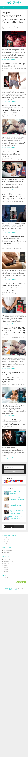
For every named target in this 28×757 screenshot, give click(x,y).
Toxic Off (6, 578)
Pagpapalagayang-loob (18, 159)
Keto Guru (6, 544)
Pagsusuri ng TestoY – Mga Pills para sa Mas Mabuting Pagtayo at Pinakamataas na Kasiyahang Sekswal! (13, 331)
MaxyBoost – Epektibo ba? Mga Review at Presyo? (13, 64)
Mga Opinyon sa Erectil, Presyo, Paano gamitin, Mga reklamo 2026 (13, 21)
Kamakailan (19, 527)
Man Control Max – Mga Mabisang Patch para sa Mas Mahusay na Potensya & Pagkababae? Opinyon (12, 108)
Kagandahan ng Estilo (10, 588)
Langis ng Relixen (8, 559)
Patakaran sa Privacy (14, 589)
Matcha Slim (7, 540)
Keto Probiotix (7, 538)
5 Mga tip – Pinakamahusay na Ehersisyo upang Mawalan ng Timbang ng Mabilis (16, 512)
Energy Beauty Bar (8, 550)
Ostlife (5, 565)
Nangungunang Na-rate (9, 527)
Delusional (6, 563)
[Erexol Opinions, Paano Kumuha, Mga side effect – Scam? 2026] (14, 169)
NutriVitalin (6, 569)
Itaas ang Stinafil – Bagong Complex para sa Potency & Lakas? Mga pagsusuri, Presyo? (13, 196)
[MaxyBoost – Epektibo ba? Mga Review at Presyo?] (14, 80)
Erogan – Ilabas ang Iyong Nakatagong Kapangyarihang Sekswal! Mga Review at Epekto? (14, 421)
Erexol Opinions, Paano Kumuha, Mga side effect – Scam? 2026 (11, 153)
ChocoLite (6, 542)
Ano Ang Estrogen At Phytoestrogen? (14, 492)
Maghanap (14, 471)
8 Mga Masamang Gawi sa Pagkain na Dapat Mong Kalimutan (15, 518)
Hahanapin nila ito (8, 561)
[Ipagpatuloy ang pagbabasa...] (9, 59)
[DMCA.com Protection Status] (20, 582)
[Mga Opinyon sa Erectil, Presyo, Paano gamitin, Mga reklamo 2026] (14, 39)
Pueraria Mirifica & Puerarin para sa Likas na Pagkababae (16, 498)
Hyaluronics (7, 552)
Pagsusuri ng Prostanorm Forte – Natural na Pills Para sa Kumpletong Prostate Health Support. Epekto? (14, 286)
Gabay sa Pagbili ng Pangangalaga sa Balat (15, 504)
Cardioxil (6, 571)
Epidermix (6, 567)
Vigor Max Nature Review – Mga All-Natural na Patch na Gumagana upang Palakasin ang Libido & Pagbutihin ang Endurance (14, 241)
